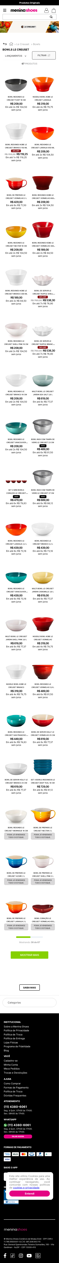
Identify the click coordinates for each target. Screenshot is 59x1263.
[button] (29, 987)
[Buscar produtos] (52, 17)
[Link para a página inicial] (11, 44)
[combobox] (29, 17)
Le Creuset (22, 44)
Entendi (29, 1193)
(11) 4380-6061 (15, 1107)
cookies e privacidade (26, 1187)
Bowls (36, 44)
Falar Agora (18, 1136)
